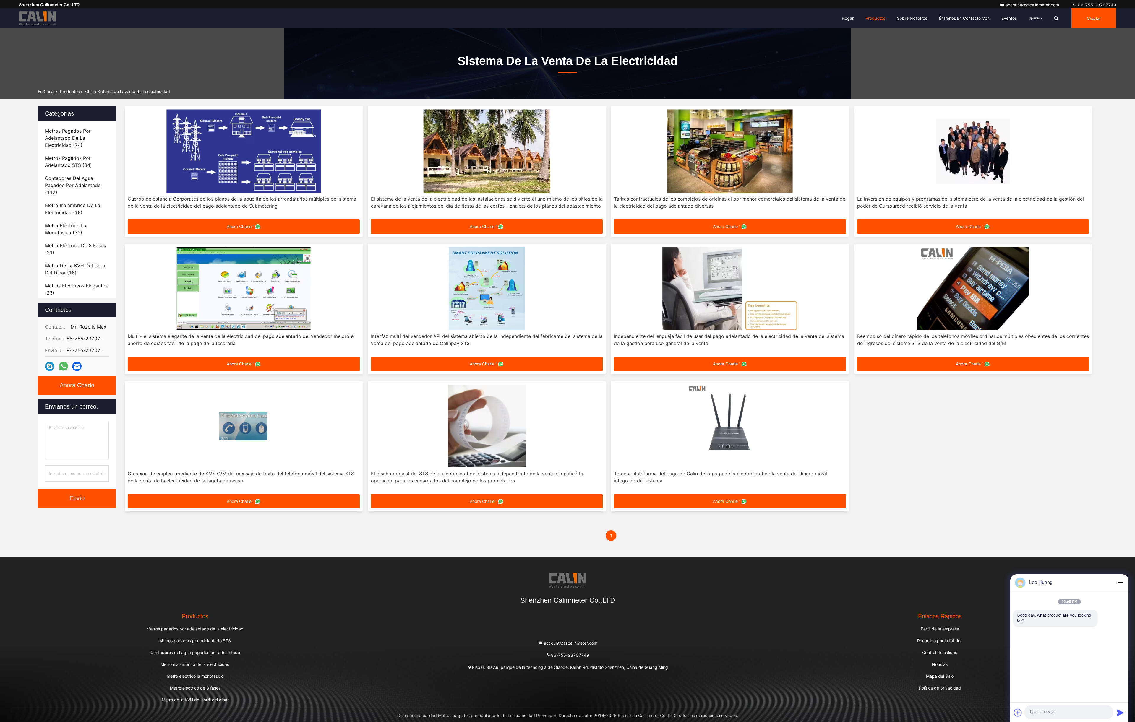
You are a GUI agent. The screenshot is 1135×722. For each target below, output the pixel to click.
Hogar (848, 18)
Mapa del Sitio (940, 676)
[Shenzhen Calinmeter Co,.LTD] (37, 18)
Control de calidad (940, 652)
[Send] (1120, 712)
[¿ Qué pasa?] (49, 366)
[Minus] (1120, 582)
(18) (72, 208)
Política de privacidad (940, 687)
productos (70, 91)
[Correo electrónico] (77, 366)
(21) (75, 249)
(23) (76, 289)
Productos (875, 18)
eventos (1009, 18)
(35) (65, 228)
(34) (68, 161)
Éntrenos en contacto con (964, 18)
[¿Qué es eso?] (63, 366)
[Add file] (1018, 712)
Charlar (1094, 18)
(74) (68, 138)
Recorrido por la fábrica (940, 640)
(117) (73, 185)
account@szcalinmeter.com (1033, 4)
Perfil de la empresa (940, 628)
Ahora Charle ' (240, 226)
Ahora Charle (77, 385)
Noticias (940, 664)
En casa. (46, 91)
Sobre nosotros (912, 18)
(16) (75, 269)
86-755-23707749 (1096, 4)
